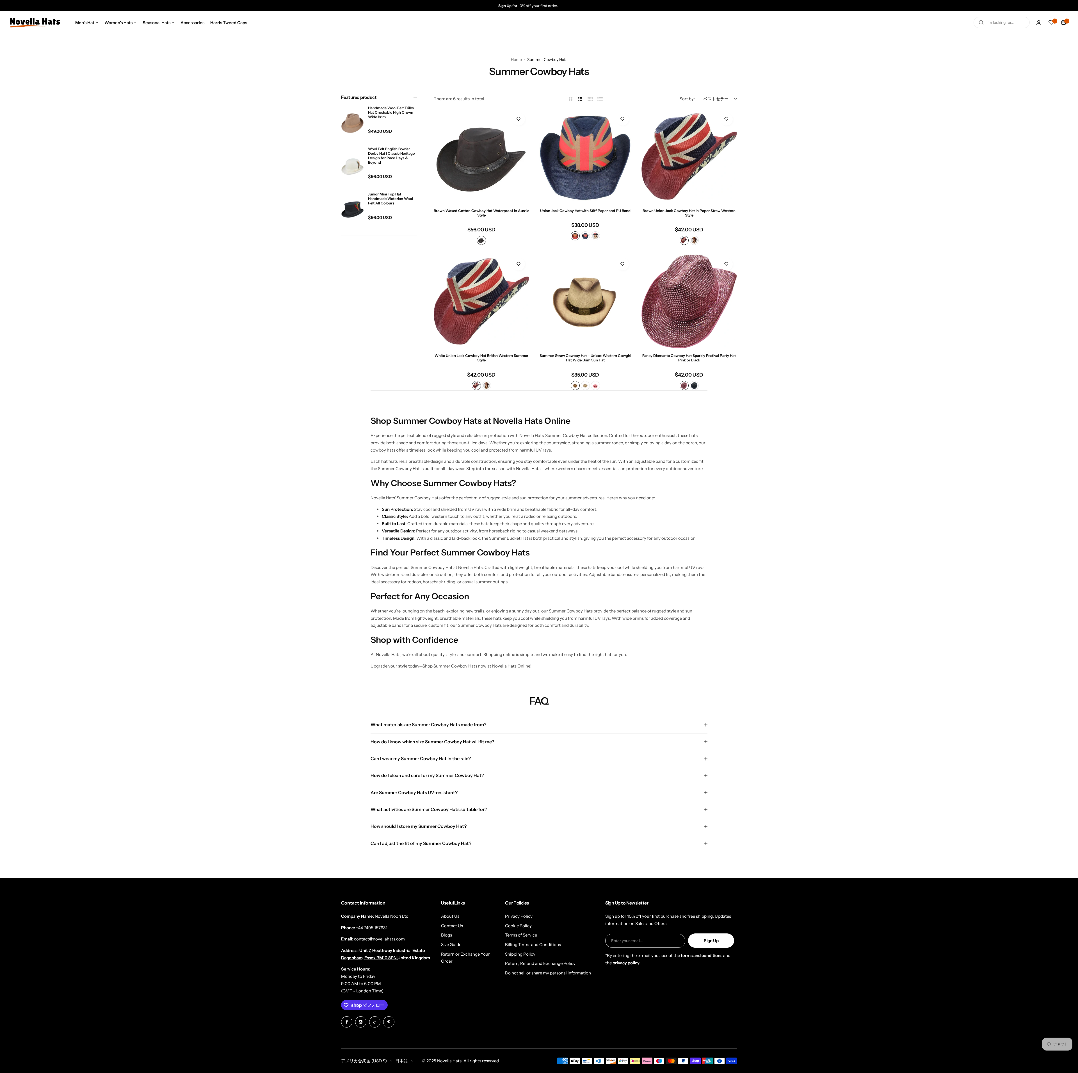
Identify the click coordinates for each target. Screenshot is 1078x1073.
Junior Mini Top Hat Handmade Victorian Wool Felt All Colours (390, 198)
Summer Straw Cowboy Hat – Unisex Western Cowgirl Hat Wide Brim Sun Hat (585, 357)
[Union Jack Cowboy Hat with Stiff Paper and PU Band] (585, 156)
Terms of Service (521, 935)
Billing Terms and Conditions (533, 944)
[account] (1039, 22)
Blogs (446, 935)
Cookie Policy (518, 925)
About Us (450, 916)
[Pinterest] (388, 1022)
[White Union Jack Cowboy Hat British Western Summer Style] (481, 301)
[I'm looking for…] (981, 22)
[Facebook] (346, 1022)
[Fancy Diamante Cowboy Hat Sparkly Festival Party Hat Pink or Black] (689, 301)
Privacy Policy (519, 916)
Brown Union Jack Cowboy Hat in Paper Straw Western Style (689, 212)
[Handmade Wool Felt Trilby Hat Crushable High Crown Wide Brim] (352, 123)
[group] (544, 5)
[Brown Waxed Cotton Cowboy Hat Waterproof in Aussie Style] (481, 156)
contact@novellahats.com (379, 939)
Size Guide (451, 944)
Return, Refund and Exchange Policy (540, 963)
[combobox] (1002, 22)
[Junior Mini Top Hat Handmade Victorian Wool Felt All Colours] (352, 209)
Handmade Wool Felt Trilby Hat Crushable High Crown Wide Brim (391, 112)
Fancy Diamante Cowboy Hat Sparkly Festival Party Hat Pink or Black (689, 357)
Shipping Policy (520, 954)
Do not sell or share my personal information (548, 973)
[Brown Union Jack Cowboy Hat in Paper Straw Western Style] (689, 156)
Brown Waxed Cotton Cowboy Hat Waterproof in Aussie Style (481, 212)
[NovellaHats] (34, 22)
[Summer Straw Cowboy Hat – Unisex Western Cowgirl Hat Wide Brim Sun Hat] (585, 301)
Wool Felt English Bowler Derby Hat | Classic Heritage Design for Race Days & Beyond (391, 156)
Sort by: (687, 98)
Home (516, 59)
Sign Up (711, 940)
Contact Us (452, 925)
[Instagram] (360, 1022)
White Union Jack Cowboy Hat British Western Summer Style (481, 357)
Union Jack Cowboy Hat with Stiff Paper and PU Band (585, 210)
